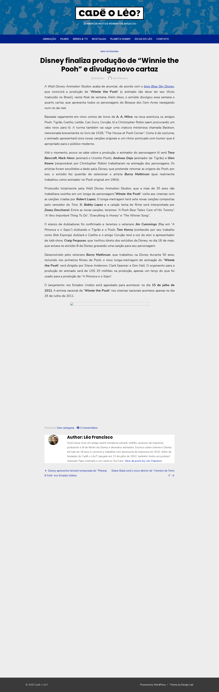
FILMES (64, 39)
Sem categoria (109, 51)
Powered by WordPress (153, 684)
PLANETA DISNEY (120, 39)
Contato (162, 39)
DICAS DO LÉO (143, 39)
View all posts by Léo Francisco (143, 461)
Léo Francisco (120, 78)
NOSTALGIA (99, 39)
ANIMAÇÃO (49, 39)
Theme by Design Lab (181, 684)
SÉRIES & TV (80, 39)
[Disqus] (109, 531)
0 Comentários (89, 428)
